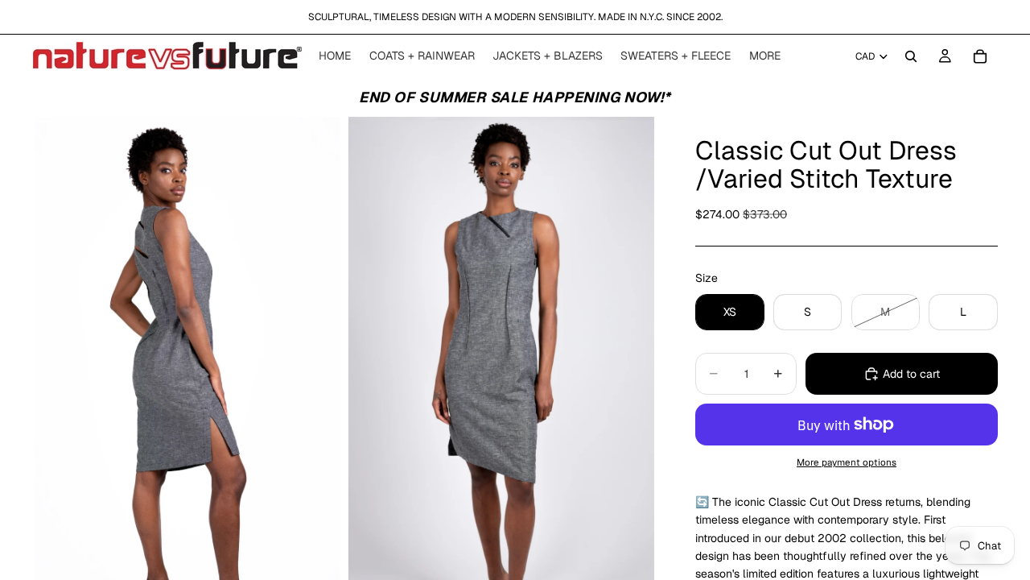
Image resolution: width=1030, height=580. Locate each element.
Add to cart (911, 374)
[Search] (911, 56)
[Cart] (980, 56)
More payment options (846, 462)
